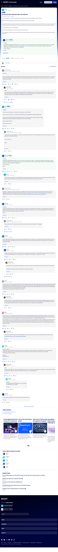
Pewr (6, 9)
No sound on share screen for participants (11, 481)
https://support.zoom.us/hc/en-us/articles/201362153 (36, 194)
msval (8, 249)
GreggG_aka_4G (8, 69)
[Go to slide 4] (30, 445)
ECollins (7, 456)
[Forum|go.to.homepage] (10, 2)
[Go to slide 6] (33, 445)
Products (6, 6)
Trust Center (9, 542)
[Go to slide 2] (26, 445)
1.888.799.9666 (9, 502)
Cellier (7, 466)
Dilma (8, 174)
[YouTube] (9, 539)
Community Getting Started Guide (9, 412)
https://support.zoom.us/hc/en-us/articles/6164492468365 (15, 336)
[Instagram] (11, 539)
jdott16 (7, 453)
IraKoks (6, 345)
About (3, 519)
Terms (2, 542)
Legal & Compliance (25, 542)
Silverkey (6, 393)
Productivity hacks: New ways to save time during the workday (16, 485)
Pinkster (6, 235)
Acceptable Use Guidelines (17, 542)
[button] (1, 2)
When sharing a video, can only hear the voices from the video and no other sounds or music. (22, 475)
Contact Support (48, 2)
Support (3, 532)
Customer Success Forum (7, 486)
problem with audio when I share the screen (12, 478)
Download (4, 524)
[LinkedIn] (4, 539)
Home (2, 6)
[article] (29, 77)
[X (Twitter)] (6, 539)
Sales (3, 528)
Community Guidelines (7, 413)
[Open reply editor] (29, 63)
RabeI (6, 312)
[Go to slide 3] (27, 445)
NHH (6, 280)
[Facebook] (14, 539)
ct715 (7, 459)
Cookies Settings (32, 542)
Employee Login (39, 542)
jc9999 (7, 463)
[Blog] (1, 539)
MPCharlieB (9, 87)
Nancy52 (7, 39)
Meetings (10, 6)
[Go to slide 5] (31, 445)
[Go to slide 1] (24, 445)
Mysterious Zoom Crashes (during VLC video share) (13, 488)
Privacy (5, 542)
